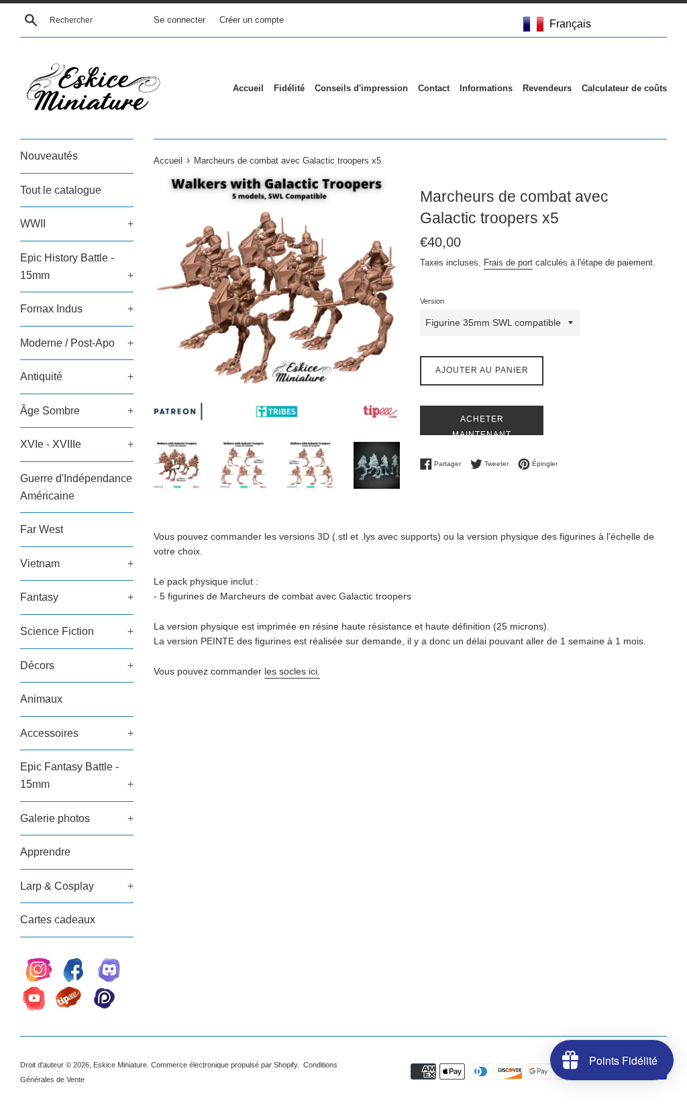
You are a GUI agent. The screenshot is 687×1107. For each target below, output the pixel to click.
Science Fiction (77, 631)
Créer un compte (251, 20)
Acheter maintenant (481, 424)
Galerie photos (77, 818)
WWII (77, 223)
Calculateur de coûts (624, 88)
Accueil (248, 88)
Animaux (41, 699)
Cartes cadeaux (57, 919)
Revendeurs (547, 88)
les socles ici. (292, 671)
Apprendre (45, 852)
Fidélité (289, 88)
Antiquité (77, 376)
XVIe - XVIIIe (77, 444)
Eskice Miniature (120, 1065)
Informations (486, 88)
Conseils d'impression (361, 88)
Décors (77, 665)
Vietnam (77, 563)
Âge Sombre (77, 410)
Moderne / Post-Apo (77, 343)
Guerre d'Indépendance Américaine (76, 487)
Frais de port (508, 262)
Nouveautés (49, 156)
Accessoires (77, 733)
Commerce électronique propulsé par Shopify (224, 1065)
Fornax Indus (77, 308)
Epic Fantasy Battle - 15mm (77, 775)
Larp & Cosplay (77, 886)
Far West (41, 529)
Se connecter (179, 20)
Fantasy (77, 597)
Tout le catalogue (60, 190)
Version (432, 301)
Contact (434, 88)
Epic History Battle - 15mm (77, 266)
